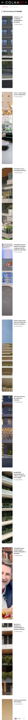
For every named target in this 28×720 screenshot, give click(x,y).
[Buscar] (26, 2)
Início (11, 6)
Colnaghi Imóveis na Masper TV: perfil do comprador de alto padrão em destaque (20, 247)
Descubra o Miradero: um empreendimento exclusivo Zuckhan (19, 626)
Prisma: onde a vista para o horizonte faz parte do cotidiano (20, 322)
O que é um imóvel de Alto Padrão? (20, 701)
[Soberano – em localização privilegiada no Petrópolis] (7, 52)
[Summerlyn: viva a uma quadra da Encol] (7, 204)
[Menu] (2, 2)
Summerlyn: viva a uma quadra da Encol (20, 169)
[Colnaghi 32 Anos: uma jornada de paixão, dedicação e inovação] (7, 583)
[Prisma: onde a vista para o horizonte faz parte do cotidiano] (7, 356)
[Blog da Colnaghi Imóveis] (15, 2)
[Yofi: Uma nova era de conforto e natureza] (7, 431)
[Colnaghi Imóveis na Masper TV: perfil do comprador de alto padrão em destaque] (7, 280)
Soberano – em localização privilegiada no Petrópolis (18, 19)
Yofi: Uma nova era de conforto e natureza (19, 398)
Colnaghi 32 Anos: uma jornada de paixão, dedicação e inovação (19, 550)
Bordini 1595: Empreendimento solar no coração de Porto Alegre (19, 475)
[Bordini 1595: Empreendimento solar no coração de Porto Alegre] (7, 507)
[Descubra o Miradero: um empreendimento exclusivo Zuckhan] (7, 659)
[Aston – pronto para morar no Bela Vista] (7, 128)
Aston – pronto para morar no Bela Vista (20, 93)
